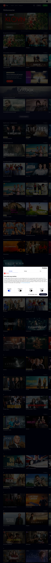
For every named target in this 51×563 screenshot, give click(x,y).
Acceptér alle (43, 294)
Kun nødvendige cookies (32, 294)
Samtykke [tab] (10, 271)
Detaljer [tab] (25, 271)
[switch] (20, 290)
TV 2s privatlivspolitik (25, 282)
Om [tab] (40, 271)
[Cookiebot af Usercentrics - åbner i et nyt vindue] (42, 268)
